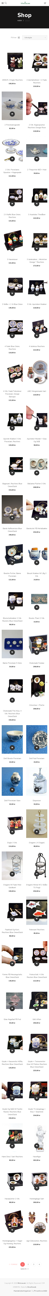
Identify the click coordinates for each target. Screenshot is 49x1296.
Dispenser (37, 800)
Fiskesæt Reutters (36, 929)
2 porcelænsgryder (12, 125)
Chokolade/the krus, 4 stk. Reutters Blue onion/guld (12, 714)
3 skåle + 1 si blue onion (12, 304)
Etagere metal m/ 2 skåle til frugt (36, 886)
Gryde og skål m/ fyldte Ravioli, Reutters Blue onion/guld (12, 1112)
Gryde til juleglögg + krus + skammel (36, 1110)
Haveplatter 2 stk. (12, 1199)
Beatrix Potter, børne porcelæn (12, 574)
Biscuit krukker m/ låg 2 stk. (36, 574)
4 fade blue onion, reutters (12, 347)
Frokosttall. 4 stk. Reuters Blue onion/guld (37, 976)
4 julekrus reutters (37, 346)
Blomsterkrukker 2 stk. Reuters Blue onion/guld (12, 619)
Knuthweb (32, 1287)
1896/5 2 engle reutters (12, 80)
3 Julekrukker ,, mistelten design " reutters (37, 260)
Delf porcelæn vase (12, 800)
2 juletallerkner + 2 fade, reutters (37, 81)
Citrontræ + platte (36, 705)
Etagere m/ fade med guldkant (12, 886)
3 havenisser (12, 259)
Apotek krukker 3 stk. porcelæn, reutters (12, 440)
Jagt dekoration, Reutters (36, 1241)
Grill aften (37, 1019)
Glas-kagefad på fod (12, 1019)
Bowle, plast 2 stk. (37, 618)
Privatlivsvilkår (40, 1291)
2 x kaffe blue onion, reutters (12, 216)
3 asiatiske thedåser (36, 214)
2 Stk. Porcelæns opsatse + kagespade (12, 171)
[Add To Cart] (12, 69)
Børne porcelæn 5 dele (12, 663)
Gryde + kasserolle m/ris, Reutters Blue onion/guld (12, 1062)
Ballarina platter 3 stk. (36, 483)
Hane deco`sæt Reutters (12, 1156)
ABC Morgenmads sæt (36, 391)
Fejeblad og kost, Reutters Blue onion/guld (12, 931)
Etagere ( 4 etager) (37, 842)
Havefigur (37, 1156)
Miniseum (22, 1283)
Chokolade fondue (36, 663)
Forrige (14, 1264)
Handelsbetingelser (22, 1291)
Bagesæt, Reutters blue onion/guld (12, 485)
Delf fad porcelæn (36, 758)
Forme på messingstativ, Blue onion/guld (12, 976)
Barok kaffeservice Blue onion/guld (12, 530)
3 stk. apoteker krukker (36, 304)
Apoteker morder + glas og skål (37, 440)
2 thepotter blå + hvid (36, 169)
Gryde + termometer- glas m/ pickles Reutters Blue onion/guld (37, 1064)
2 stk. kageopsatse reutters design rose (37, 126)
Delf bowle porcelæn (12, 758)
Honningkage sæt (37, 1199)
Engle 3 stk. (12, 842)
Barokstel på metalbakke (36, 528)
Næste (24, 1269)
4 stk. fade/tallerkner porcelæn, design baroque (12, 394)
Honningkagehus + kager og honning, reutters (12, 1242)
